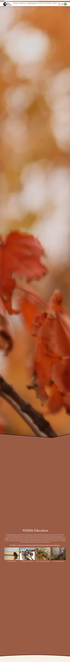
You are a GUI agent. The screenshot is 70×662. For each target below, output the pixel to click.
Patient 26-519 (16, 3)
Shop (65, 4)
